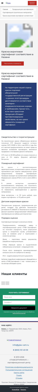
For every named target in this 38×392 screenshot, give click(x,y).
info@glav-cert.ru (21, 345)
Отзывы (19, 378)
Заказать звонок (32, 3)
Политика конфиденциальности (19, 367)
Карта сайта (19, 373)
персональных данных (19, 313)
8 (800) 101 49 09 (20, 350)
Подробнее (15, 389)
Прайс (19, 375)
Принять (23, 389)
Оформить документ (19, 308)
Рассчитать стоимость (12, 63)
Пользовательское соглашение (19, 370)
